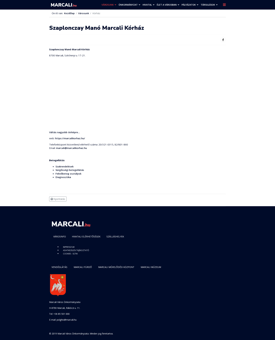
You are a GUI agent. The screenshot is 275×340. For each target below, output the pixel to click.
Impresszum (68, 247)
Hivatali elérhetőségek (86, 236)
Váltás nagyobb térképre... (64, 132)
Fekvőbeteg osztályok (68, 173)
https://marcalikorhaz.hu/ (70, 138)
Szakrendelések (65, 166)
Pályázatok (189, 4)
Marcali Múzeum (151, 267)
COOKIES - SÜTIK (70, 253)
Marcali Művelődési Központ (116, 267)
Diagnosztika (63, 177)
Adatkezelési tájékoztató (76, 250)
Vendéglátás (59, 267)
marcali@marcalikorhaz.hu (71, 148)
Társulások (208, 4)
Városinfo (59, 236)
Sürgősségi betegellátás (70, 170)
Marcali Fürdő (83, 267)
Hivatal (147, 4)
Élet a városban (167, 4)
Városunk (108, 4)
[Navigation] (224, 5)
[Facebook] (223, 39)
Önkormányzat (128, 4)
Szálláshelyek (115, 236)
